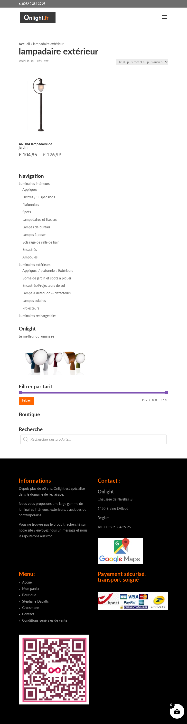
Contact (28, 614)
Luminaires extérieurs (34, 265)
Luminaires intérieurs (34, 184)
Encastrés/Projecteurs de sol (43, 285)
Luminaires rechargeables (37, 316)
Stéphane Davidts (35, 601)
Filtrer (26, 400)
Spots (26, 212)
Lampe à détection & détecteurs (46, 293)
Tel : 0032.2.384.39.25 (114, 527)
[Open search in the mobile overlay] (93, 439)
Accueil (24, 44)
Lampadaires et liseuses (39, 220)
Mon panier (30, 589)
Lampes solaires (34, 301)
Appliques (29, 190)
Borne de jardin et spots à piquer (46, 278)
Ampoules (29, 257)
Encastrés (29, 250)
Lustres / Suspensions (38, 197)
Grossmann (30, 608)
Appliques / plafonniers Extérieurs (47, 271)
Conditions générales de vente (44, 620)
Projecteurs (30, 308)
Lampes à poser (34, 235)
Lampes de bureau (36, 227)
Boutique (29, 595)
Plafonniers (30, 205)
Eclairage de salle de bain (40, 242)
